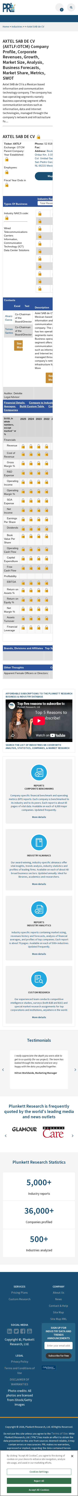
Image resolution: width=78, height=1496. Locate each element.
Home (6, 26)
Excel (17, 306)
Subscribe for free (58, 1355)
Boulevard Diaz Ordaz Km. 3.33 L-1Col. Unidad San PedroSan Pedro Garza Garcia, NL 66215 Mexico (49, 158)
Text (27, 306)
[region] (39, 1473)
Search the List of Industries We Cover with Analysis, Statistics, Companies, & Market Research (37, 746)
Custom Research (19, 1299)
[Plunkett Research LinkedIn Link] (10, 1332)
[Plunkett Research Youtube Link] (29, 1332)
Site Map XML (58, 1319)
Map (50, 176)
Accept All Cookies (39, 1489)
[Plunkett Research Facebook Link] (23, 1332)
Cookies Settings (39, 1471)
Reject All (39, 1480)
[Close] (72, 1456)
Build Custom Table (32, 406)
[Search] (71, 7)
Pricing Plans (19, 1292)
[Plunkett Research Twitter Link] (16, 1332)
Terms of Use (59, 1433)
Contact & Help (58, 1305)
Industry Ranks (47, 198)
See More (19, 345)
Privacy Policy (19, 1361)
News (58, 1299)
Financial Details (14, 402)
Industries (17, 26)
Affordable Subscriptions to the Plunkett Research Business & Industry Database (39, 695)
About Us (58, 1292)
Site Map (58, 1312)
